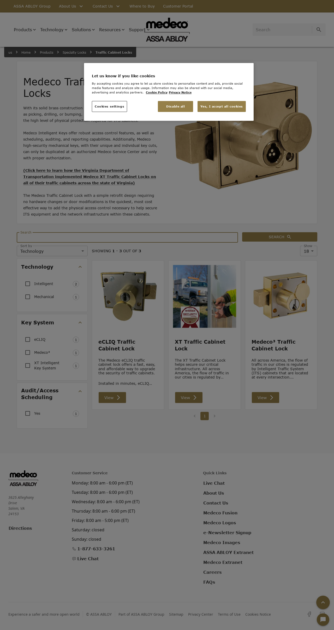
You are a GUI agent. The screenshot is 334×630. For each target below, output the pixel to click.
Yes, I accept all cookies (221, 106)
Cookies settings (109, 106)
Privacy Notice (180, 92)
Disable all (175, 106)
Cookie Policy (157, 92)
